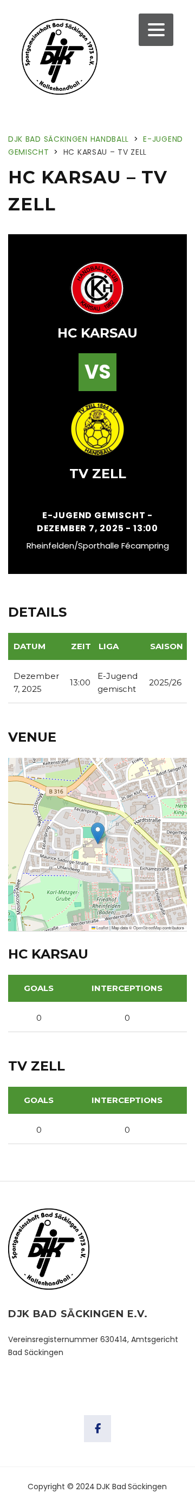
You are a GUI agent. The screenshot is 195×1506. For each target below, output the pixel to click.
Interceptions (127, 988)
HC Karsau (97, 333)
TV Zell (97, 473)
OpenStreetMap (147, 927)
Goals (39, 988)
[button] (98, 833)
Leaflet (101, 927)
